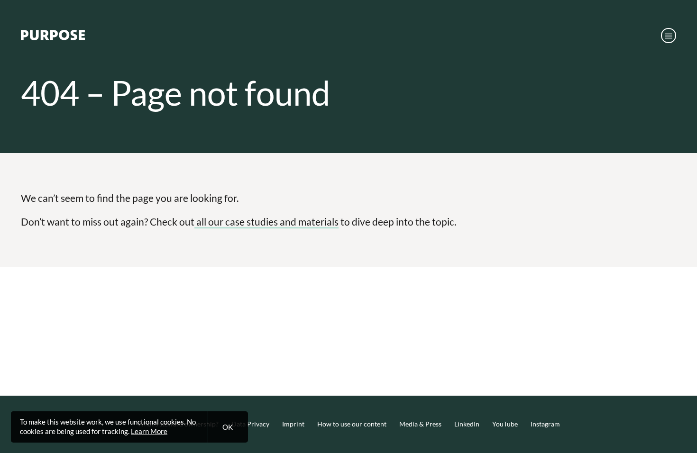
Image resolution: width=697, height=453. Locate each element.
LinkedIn (466, 424)
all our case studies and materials (266, 221)
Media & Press (420, 424)
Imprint (293, 424)
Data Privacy (250, 424)
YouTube (505, 424)
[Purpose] (53, 37)
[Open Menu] (668, 35)
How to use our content (351, 424)
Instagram (545, 424)
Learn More (149, 431)
